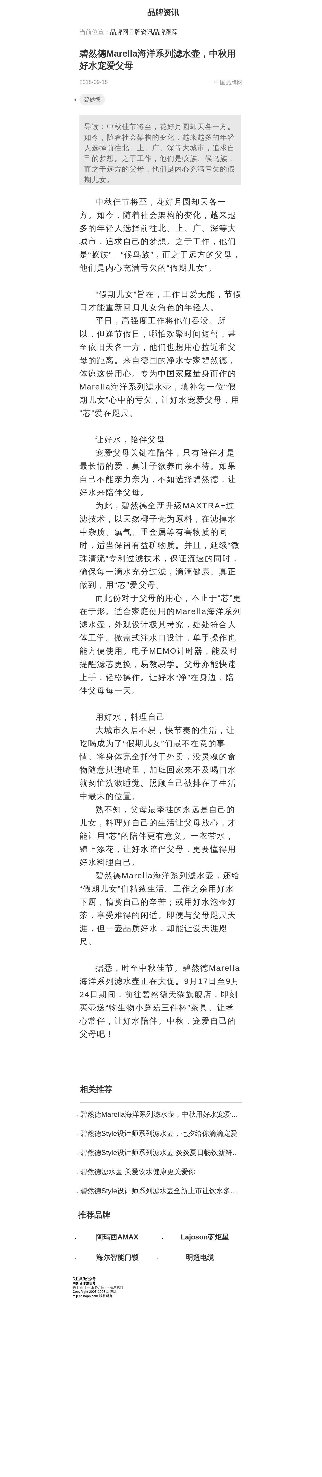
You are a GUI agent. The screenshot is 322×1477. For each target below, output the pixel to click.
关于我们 (79, 1287)
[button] (237, 11)
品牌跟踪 (165, 31)
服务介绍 (97, 1287)
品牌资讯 (140, 31)
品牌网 (119, 31)
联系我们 (116, 1287)
